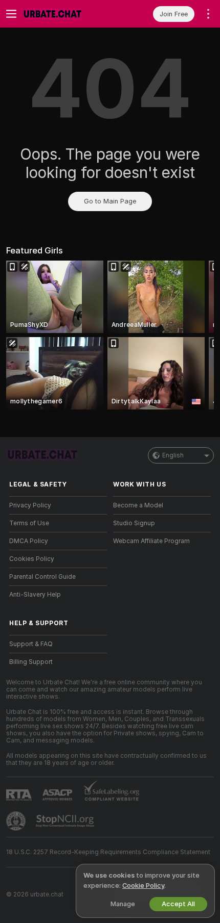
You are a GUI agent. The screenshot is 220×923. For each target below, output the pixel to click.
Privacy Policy (30, 505)
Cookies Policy (31, 558)
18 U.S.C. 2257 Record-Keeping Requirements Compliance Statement (108, 852)
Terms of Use (29, 523)
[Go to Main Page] (66, 13)
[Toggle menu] (11, 14)
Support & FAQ (31, 644)
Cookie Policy (143, 885)
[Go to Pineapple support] (17, 821)
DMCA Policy (28, 541)
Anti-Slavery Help (35, 594)
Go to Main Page (110, 201)
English (173, 455)
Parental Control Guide (42, 576)
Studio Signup (134, 523)
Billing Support (31, 661)
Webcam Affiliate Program (151, 541)
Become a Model (138, 505)
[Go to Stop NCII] (66, 821)
